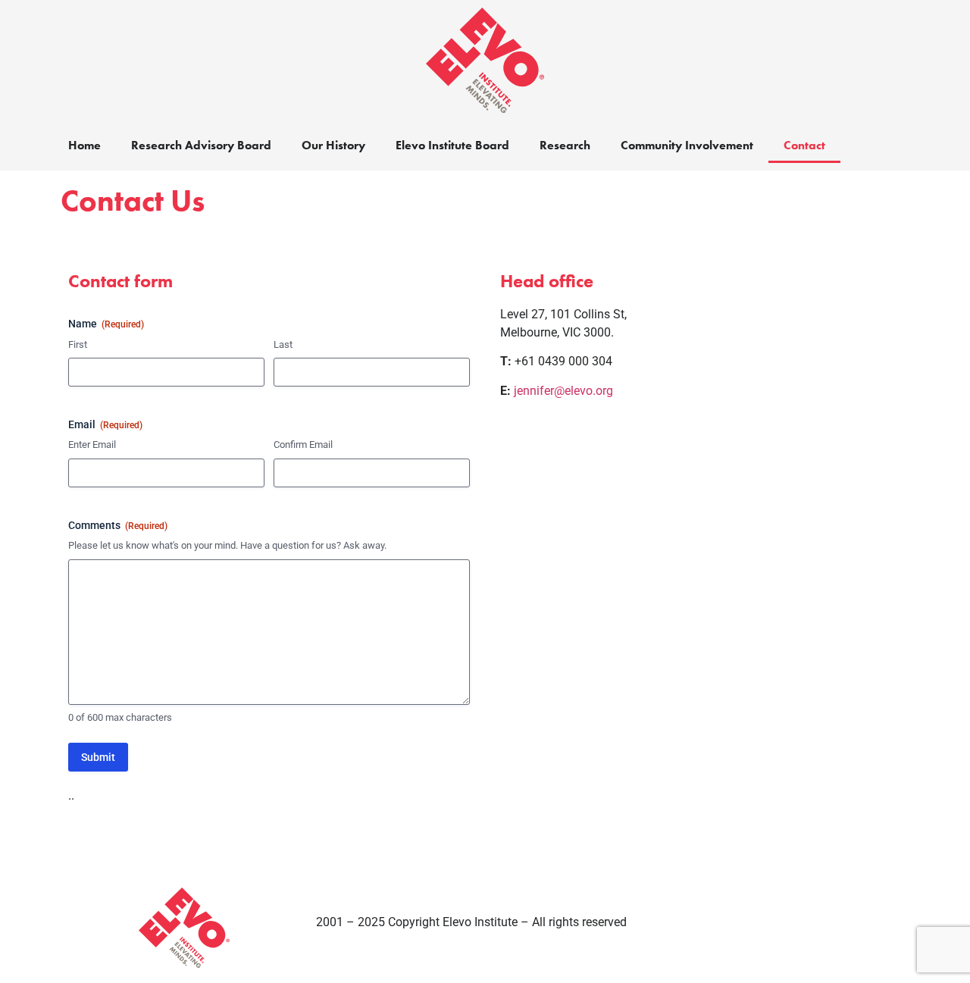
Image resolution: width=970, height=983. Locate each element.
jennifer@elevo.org (563, 390)
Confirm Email (303, 444)
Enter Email (92, 444)
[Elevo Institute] (485, 60)
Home (84, 145)
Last (283, 344)
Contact (804, 145)
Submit (98, 757)
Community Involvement (687, 145)
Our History (333, 145)
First (77, 344)
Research (565, 145)
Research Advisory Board (201, 145)
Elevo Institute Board (452, 145)
